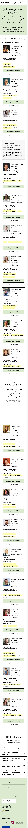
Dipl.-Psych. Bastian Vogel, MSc (17, 165)
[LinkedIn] (6, 806)
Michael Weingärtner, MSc (17, 580)
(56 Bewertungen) (15, 523)
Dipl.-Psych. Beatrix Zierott (17, 80)
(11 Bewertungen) (15, 200)
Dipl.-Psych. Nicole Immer (16, 227)
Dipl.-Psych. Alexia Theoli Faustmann (16, 611)
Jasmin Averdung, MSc (16, 427)
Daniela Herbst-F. (16, 549)
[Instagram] (3, 806)
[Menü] (24, 2)
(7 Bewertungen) (15, 615)
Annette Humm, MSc (17, 321)
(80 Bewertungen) (15, 674)
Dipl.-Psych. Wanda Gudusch (17, 290)
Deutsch (6, 38)
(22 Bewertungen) (15, 170)
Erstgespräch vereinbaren (13, 70)
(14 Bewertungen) (15, 553)
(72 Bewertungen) (15, 295)
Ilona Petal (14, 110)
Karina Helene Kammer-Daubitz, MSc (16, 352)
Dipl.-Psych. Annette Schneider (17, 460)
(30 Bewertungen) (15, 262)
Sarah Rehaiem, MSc (17, 490)
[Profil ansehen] (6, 49)
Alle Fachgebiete (18, 38)
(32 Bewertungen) (15, 432)
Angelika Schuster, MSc (16, 257)
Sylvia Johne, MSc (16, 638)
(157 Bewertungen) (15, 465)
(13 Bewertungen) (15, 584)
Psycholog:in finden (8, 801)
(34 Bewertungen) (15, 642)
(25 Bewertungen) (15, 85)
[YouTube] (10, 806)
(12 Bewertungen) (15, 324)
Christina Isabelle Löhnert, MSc (16, 47)
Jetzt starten (18, 2)
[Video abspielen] (8, 51)
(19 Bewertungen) (15, 231)
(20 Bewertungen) (15, 704)
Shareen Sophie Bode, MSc (17, 196)
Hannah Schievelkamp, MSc (17, 669)
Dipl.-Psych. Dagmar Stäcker (17, 700)
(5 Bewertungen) (15, 493)
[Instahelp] (5, 2)
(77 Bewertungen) (15, 52)
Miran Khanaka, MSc (17, 519)
